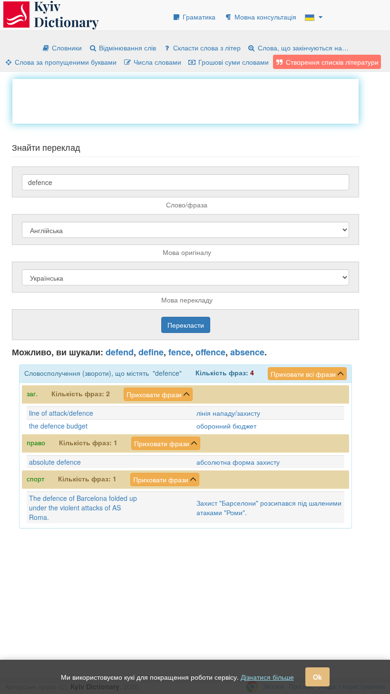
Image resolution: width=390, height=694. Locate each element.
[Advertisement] (185, 100)
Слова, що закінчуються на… (302, 47)
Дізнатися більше (267, 677)
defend (120, 352)
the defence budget (58, 425)
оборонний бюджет (226, 425)
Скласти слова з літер (206, 47)
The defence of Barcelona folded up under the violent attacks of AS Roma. (83, 507)
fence (179, 352)
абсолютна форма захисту (238, 462)
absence (247, 352)
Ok (317, 677)
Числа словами (156, 62)
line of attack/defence (61, 413)
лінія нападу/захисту (228, 413)
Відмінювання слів (126, 47)
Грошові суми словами (232, 62)
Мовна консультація (264, 16)
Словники (66, 47)
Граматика (198, 16)
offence (210, 352)
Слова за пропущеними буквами (65, 62)
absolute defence (55, 462)
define (151, 352)
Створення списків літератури (331, 62)
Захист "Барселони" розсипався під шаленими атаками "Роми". (268, 507)
